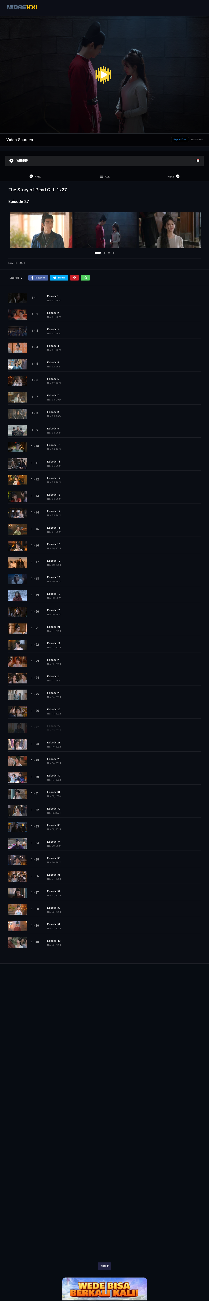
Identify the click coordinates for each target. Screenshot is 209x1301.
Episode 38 (53, 908)
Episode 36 (53, 875)
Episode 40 (54, 941)
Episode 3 (53, 329)
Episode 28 (53, 742)
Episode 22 (53, 643)
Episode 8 (53, 412)
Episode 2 (53, 313)
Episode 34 (53, 842)
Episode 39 (53, 924)
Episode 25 (53, 693)
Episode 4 (53, 346)
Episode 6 (53, 379)
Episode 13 (53, 495)
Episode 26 (53, 709)
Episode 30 (53, 775)
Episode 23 (53, 660)
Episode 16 (53, 544)
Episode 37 (53, 891)
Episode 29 (53, 759)
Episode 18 (53, 577)
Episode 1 (53, 296)
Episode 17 (53, 561)
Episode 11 (53, 462)
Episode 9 (53, 428)
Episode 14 (53, 511)
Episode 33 (53, 825)
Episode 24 (53, 676)
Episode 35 (53, 858)
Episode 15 (53, 528)
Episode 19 (53, 594)
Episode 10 (53, 445)
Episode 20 (53, 610)
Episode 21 (53, 627)
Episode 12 (53, 478)
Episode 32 (53, 809)
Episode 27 (53, 726)
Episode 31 (53, 792)
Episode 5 (53, 362)
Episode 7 (53, 395)
